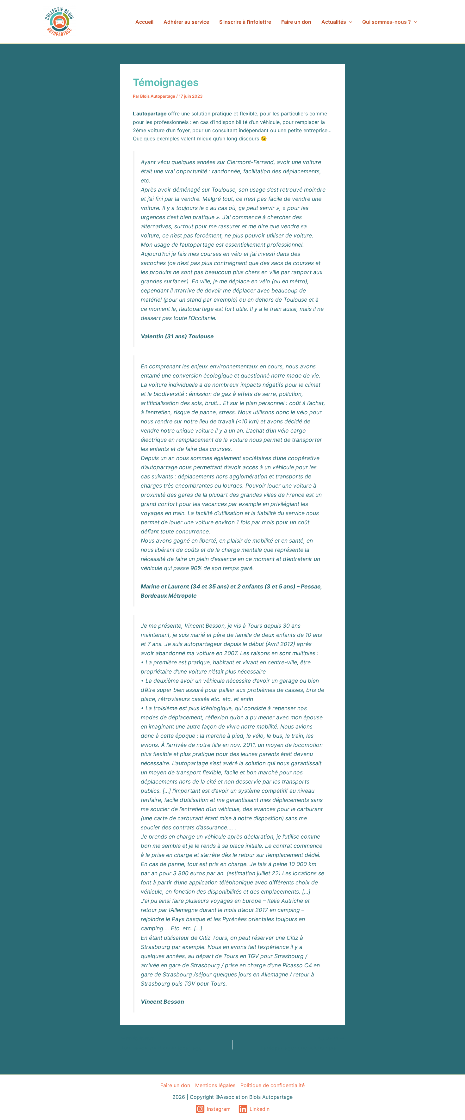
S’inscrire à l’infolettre (245, 22)
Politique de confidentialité (272, 1085)
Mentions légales (215, 1085)
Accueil (144, 22)
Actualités (333, 22)
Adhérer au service (186, 22)
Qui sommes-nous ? (386, 22)
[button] (349, 22)
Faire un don (296, 22)
